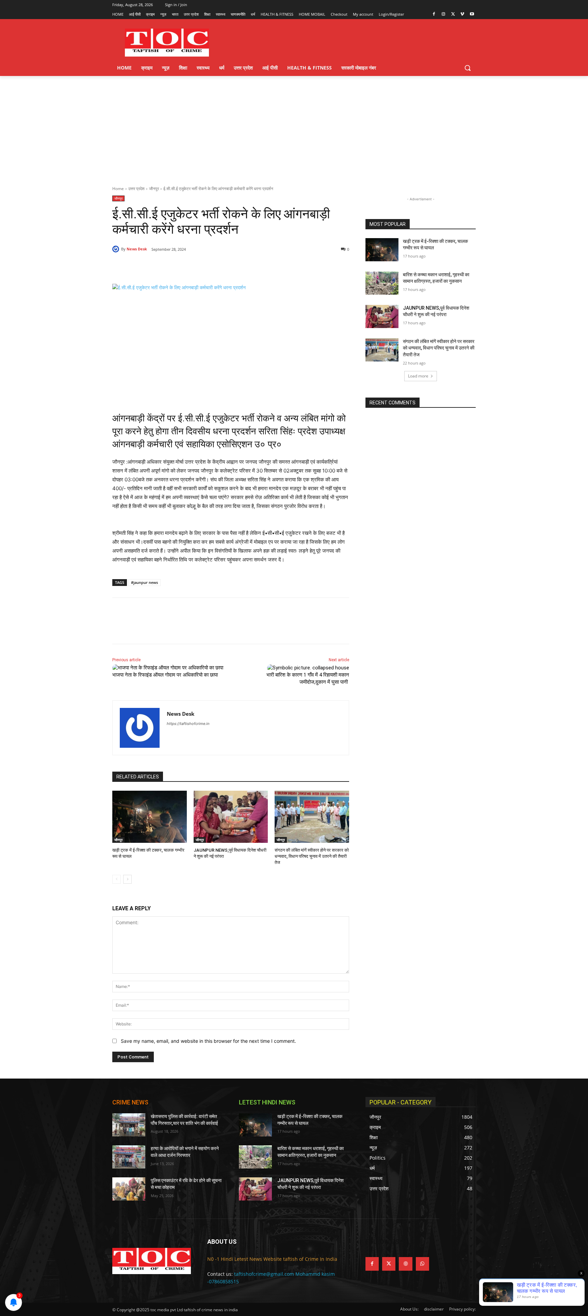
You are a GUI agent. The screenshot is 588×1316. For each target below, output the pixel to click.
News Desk (137, 248)
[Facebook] (434, 14)
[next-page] (127, 879)
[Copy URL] (222, 267)
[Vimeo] (462, 14)
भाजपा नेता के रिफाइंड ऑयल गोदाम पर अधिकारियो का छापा (165, 675)
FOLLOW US (382, 1241)
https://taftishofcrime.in (188, 723)
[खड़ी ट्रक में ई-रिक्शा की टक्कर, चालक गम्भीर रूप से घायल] (149, 817)
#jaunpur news (144, 582)
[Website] (405, 1263)
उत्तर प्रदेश (136, 188)
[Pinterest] (190, 267)
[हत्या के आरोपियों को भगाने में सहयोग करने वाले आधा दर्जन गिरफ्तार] (128, 1156)
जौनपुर (154, 188)
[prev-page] (116, 879)
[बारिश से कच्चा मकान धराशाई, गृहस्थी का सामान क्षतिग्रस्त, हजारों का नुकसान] (381, 283)
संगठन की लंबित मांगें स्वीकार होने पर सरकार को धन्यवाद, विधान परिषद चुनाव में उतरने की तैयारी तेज (312, 856)
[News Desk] (116, 249)
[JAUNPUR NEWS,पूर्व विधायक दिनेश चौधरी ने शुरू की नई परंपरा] (231, 817)
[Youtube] (472, 14)
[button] (467, 68)
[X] (453, 14)
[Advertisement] (294, 127)
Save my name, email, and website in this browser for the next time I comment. (208, 1041)
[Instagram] (443, 14)
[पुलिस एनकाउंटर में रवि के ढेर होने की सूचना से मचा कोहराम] (128, 1189)
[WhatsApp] (206, 267)
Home (118, 188)
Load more (418, 376)
